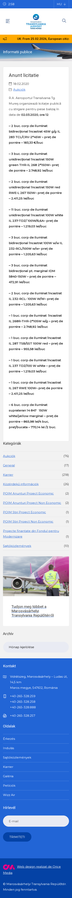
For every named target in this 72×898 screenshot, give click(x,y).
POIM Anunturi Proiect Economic (28, 493)
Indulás (8, 748)
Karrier (8, 475)
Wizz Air (9, 795)
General (9, 465)
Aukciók (19, 89)
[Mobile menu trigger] (8, 21)
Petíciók (9, 785)
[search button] (64, 21)
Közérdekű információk (21, 484)
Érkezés (9, 739)
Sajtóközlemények (17, 546)
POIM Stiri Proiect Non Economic (28, 521)
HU (59, 4)
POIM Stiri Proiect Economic (24, 512)
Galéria (8, 776)
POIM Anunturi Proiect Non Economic (32, 503)
